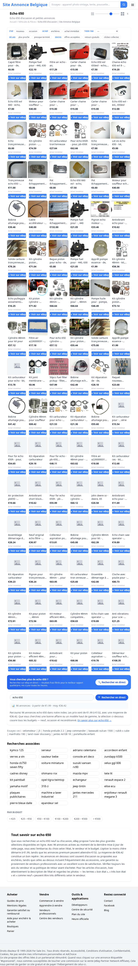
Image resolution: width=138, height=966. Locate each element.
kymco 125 (17, 750)
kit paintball (17, 780)
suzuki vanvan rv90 (82, 765)
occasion (33, 31)
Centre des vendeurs (51, 918)
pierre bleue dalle (21, 803)
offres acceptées (72, 37)
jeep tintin (79, 786)
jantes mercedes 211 (83, 794)
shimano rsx (49, 773)
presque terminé (42, 37)
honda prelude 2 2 (53, 730)
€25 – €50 (26, 818)
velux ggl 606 (112, 763)
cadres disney (18, 773)
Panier (10, 931)
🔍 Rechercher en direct (112, 697)
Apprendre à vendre (50, 905)
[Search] (123, 4)
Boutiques (13, 926)
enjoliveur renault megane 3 (115, 794)
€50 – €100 (43, 818)
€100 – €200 (61, 818)
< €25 (12, 818)
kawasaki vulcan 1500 (101, 730)
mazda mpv (80, 773)
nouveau (20, 31)
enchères (55, 31)
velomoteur (29, 730)
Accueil (13, 22)
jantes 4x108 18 (62, 734)
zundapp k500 (113, 756)
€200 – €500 (80, 818)
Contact (108, 900)
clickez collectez (111, 37)
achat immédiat (71, 31)
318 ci (45, 786)
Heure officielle (80, 919)
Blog (106, 910)
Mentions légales (16, 905)
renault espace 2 (114, 780)
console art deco (83, 756)
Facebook (109, 905)
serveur (46, 750)
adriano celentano (84, 750)
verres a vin (17, 756)
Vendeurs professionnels (47, 912)
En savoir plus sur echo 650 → (95, 720)
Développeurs (79, 904)
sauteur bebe (49, 756)
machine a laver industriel (51, 794)
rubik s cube (122, 730)
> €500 (96, 818)
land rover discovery (39, 734)
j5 (39, 730)
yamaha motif (19, 786)
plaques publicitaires (18, 794)
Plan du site (78, 914)
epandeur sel (49, 803)
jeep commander (76, 730)
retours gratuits (92, 37)
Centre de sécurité (82, 909)
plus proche (24, 37)
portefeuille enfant (84, 734)
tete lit (108, 773)
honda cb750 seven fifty (18, 765)
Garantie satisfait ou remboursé (18, 912)
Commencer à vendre (51, 900)
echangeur (80, 780)
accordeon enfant (115, 750)
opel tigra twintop (52, 780)
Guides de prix (15, 900)
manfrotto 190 (17, 734)
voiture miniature (52, 763)
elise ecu (109, 786)
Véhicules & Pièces (27, 21)
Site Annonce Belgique (25, 5)
